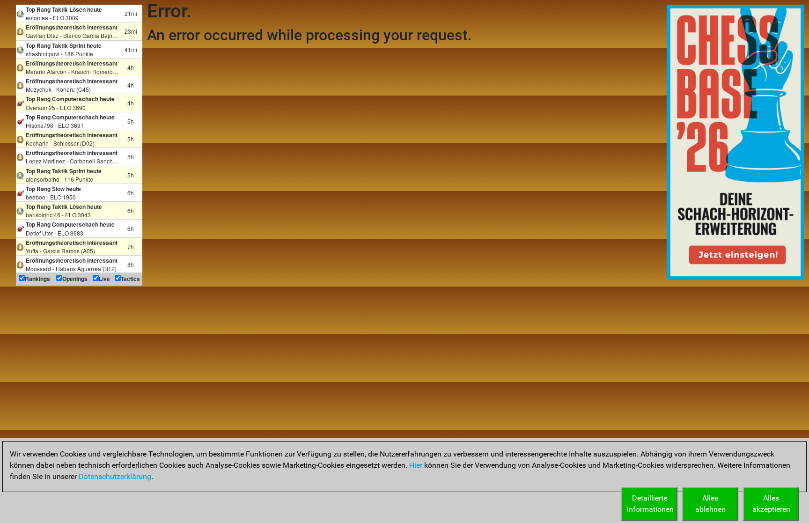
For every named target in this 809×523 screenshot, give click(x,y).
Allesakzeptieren (771, 504)
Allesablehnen (710, 504)
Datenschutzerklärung (115, 476)
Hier (415, 465)
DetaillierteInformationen (650, 504)
